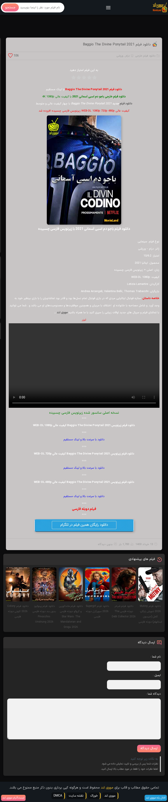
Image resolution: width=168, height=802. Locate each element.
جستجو (10, 7)
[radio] (94, 79)
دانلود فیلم (126, 104)
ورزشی (120, 56)
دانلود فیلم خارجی (145, 56)
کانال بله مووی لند (156, 798)
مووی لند (62, 312)
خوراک (94, 795)
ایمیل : (157, 675)
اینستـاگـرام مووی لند (13, 798)
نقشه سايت (76, 795)
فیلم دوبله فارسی (84, 509)
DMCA (58, 795)
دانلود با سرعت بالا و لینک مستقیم (84, 439)
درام (128, 56)
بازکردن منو (108, 8)
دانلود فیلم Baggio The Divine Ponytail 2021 (117, 44)
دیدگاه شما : (153, 694)
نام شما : (155, 657)
